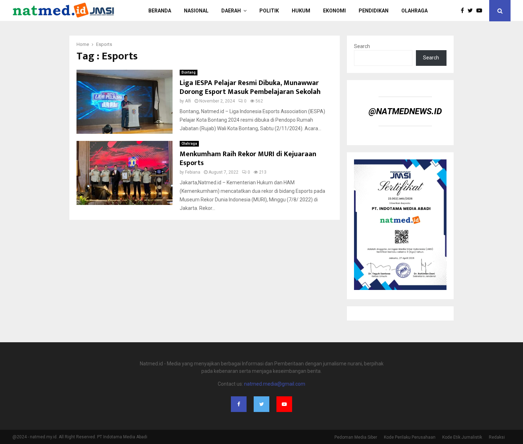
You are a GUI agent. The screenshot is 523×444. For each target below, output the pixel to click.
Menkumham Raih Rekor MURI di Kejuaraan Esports (248, 158)
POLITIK (269, 11)
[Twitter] (471, 10)
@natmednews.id (405, 111)
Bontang (188, 72)
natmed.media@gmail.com (274, 384)
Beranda (159, 11)
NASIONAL (196, 11)
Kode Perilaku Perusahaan (409, 437)
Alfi (188, 101)
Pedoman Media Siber (355, 437)
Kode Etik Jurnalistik (462, 437)
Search (362, 46)
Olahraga (414, 11)
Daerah (231, 11)
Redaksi (497, 437)
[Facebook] (464, 10)
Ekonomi (334, 11)
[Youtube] (481, 10)
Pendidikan (374, 11)
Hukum (301, 11)
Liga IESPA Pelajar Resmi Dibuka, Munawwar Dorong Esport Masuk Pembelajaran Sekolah (250, 87)
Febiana (192, 172)
